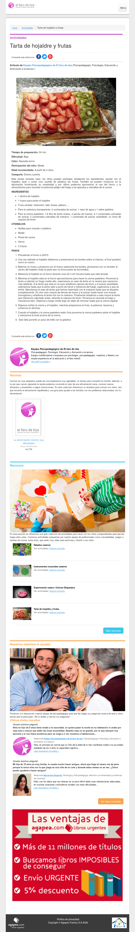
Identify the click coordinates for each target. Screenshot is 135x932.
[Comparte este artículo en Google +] (50, 56)
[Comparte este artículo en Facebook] (38, 56)
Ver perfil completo (40, 361)
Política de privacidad (68, 919)
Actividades (27, 27)
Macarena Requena (53, 775)
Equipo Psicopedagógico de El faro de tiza (47, 65)
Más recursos (113, 630)
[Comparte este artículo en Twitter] (44, 56)
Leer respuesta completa (45, 751)
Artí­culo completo (57, 548)
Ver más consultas (111, 801)
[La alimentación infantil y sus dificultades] (28, 417)
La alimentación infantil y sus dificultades (29, 441)
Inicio (14, 27)
